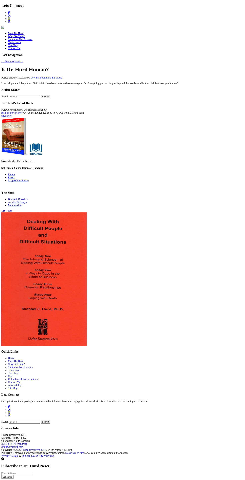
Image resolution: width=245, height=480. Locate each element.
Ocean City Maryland (42, 455)
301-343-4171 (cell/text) (14, 443)
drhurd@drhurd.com (12, 446)
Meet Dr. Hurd (16, 33)
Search (4, 96)
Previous (7, 61)
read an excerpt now (12, 112)
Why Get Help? (16, 36)
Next (18, 61)
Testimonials (14, 42)
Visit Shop (6, 210)
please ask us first (74, 452)
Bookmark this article (51, 77)
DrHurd (35, 77)
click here (6, 115)
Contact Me (14, 48)
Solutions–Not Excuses (20, 39)
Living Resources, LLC (33, 449)
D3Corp (26, 455)
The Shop (13, 45)
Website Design (9, 455)
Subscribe (7, 477)
